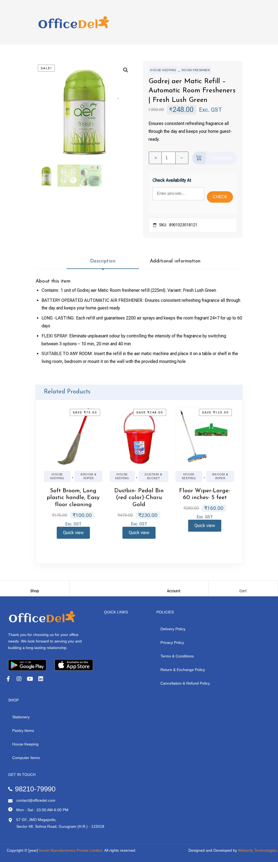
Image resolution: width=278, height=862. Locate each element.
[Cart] (243, 586)
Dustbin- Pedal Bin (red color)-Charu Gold (139, 498)
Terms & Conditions (177, 656)
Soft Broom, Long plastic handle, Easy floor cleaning (73, 498)
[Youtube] (29, 678)
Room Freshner (196, 70)
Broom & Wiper (89, 476)
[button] (126, 70)
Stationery (21, 717)
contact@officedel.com (35, 800)
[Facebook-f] (8, 678)
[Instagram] (19, 678)
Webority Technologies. (258, 850)
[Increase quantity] (155, 158)
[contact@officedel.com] (10, 801)
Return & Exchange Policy (182, 669)
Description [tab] (103, 261)
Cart (243, 591)
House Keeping (163, 70)
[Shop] (34, 586)
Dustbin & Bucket (153, 476)
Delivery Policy (172, 629)
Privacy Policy (172, 642)
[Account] (173, 586)
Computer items (26, 758)
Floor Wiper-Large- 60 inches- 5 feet (204, 494)
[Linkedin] (40, 678)
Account (174, 591)
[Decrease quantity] (181, 158)
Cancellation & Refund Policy (185, 683)
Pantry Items (23, 730)
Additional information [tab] (175, 261)
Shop (34, 591)
